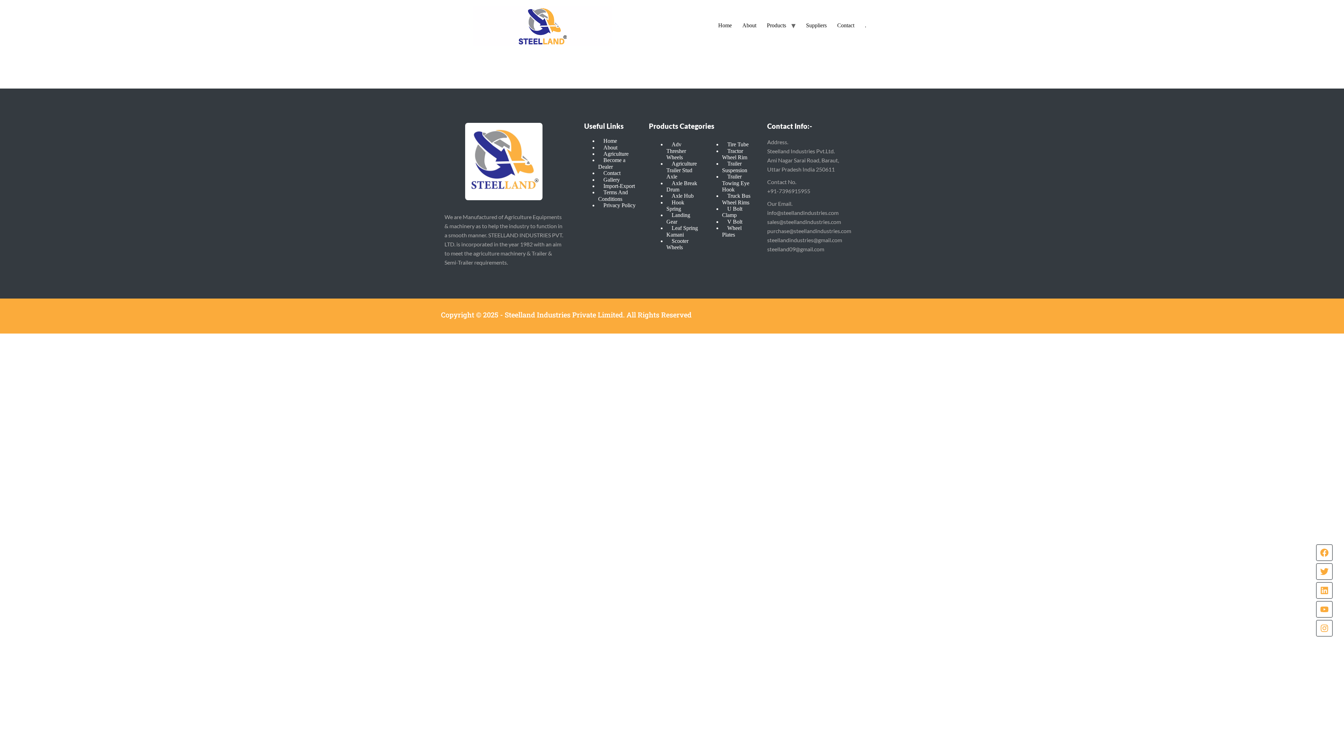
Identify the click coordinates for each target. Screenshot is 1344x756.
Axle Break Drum (681, 186)
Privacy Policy (619, 205)
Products (776, 25)
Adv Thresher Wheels (676, 150)
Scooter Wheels (677, 244)
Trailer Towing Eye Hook (735, 183)
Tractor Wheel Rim (734, 154)
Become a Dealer (611, 163)
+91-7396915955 (788, 191)
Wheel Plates (732, 231)
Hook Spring (675, 206)
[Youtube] (1324, 609)
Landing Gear (678, 218)
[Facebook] (1324, 552)
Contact (845, 25)
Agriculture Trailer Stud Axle (681, 170)
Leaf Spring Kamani (682, 231)
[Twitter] (1324, 571)
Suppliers (816, 25)
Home (725, 25)
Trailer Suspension (734, 167)
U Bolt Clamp (732, 212)
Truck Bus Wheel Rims (736, 199)
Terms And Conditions (613, 195)
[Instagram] (1324, 628)
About (749, 25)
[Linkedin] (1324, 590)
